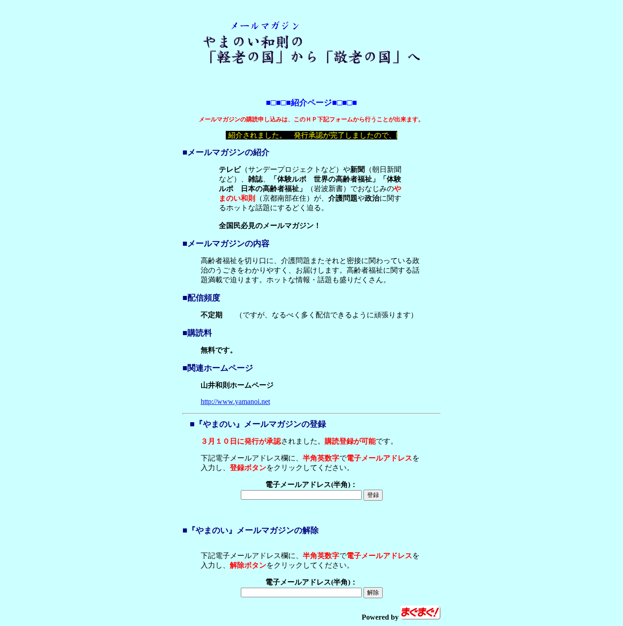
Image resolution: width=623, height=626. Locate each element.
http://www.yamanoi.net (235, 401)
